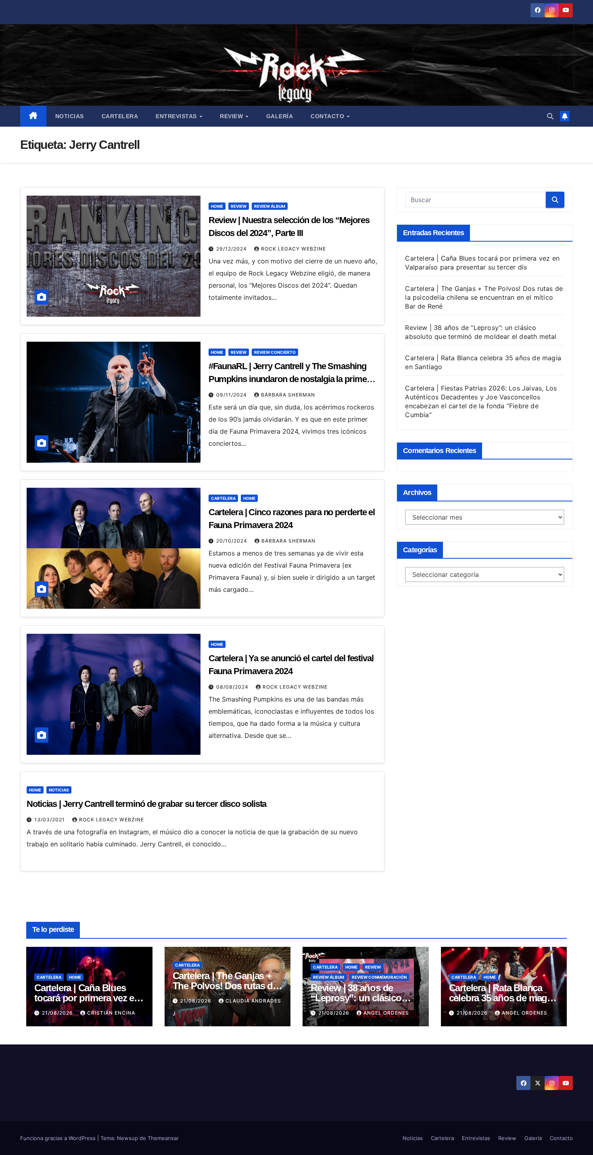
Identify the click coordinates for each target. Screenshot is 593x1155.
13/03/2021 (50, 820)
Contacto (328, 116)
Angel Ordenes (386, 1013)
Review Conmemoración (379, 977)
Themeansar (163, 1138)
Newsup (127, 1138)
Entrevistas (177, 116)
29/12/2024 (232, 249)
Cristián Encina (111, 1013)
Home (217, 206)
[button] (550, 116)
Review (232, 116)
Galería (279, 116)
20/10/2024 (232, 541)
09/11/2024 (232, 395)
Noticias (69, 116)
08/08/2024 (233, 687)
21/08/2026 (58, 1013)
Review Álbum (269, 206)
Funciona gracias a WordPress (58, 1138)
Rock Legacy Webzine (293, 249)
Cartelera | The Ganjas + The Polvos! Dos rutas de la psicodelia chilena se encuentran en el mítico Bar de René (484, 297)
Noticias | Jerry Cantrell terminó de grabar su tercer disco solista (146, 804)
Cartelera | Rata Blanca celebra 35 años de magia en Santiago (501, 997)
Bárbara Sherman (288, 395)
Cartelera (120, 116)
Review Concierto (275, 352)
